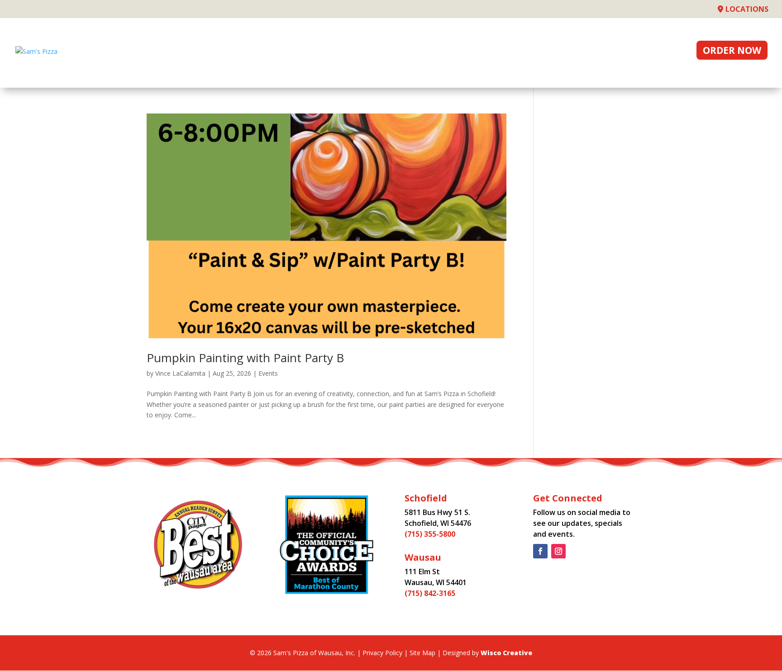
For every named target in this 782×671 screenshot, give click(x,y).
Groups (568, 52)
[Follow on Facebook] (540, 551)
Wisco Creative (506, 652)
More (662, 52)
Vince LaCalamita (180, 373)
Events (618, 52)
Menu (402, 52)
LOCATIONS (746, 9)
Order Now (732, 50)
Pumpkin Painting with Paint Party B (245, 358)
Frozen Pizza (503, 52)
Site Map (422, 652)
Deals (443, 52)
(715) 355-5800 (430, 534)
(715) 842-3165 (430, 593)
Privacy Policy (382, 652)
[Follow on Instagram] (558, 551)
